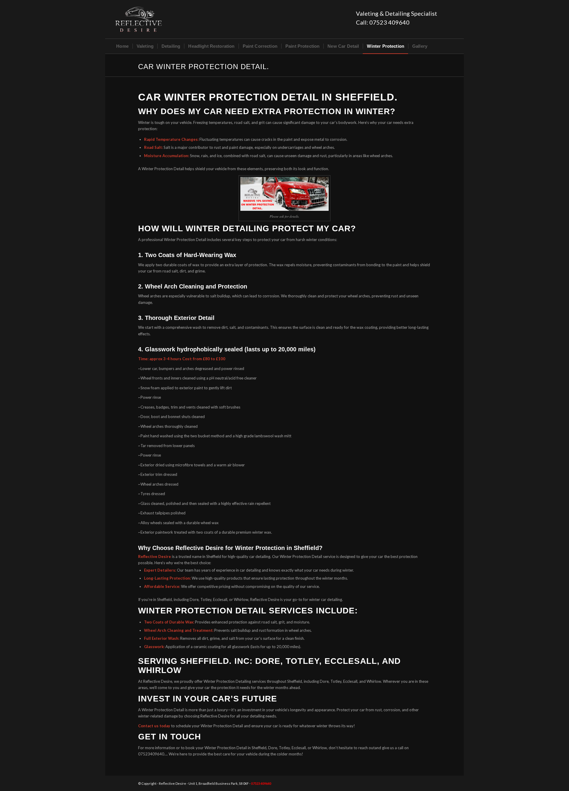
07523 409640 (389, 22)
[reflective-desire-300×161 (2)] (138, 19)
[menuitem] (122, 46)
